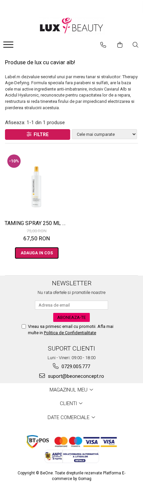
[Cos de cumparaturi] (120, 45)
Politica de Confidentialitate (70, 332)
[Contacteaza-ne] (103, 45)
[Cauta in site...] (135, 45)
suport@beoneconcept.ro (75, 376)
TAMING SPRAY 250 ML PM (37, 223)
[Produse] (9, 47)
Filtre (40, 134)
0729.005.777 (75, 366)
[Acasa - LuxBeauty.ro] (71, 25)
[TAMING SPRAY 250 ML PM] (36, 183)
